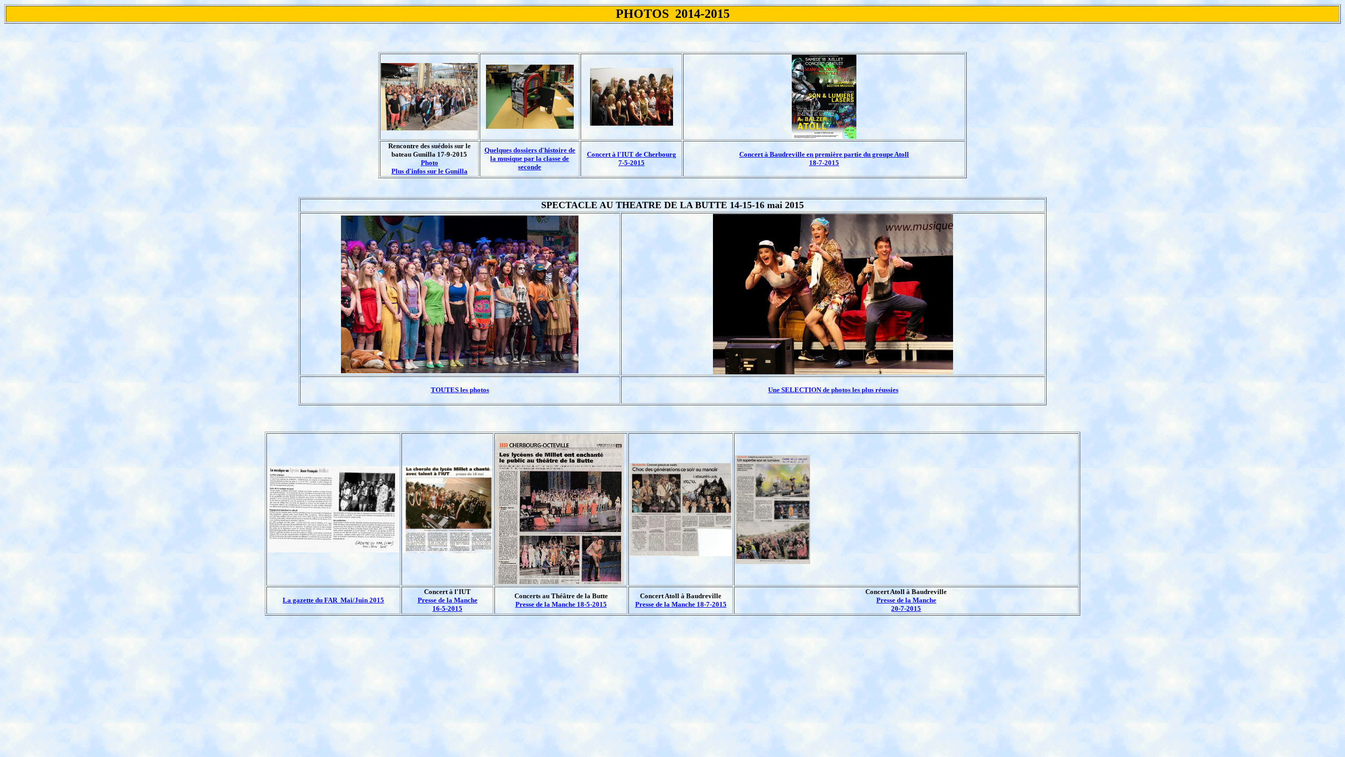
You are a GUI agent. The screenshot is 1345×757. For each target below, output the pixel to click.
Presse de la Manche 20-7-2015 (906, 604)
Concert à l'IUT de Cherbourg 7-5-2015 (631, 158)
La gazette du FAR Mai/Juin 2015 (333, 600)
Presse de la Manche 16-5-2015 (448, 604)
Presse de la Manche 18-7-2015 (681, 604)
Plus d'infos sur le (429, 171)
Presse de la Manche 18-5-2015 (561, 604)
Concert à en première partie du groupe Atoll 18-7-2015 (824, 158)
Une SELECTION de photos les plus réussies (833, 390)
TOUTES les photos (460, 390)
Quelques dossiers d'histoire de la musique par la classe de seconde (529, 158)
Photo (429, 163)
